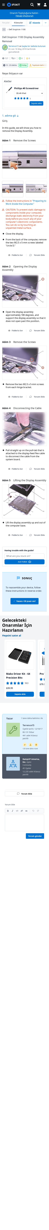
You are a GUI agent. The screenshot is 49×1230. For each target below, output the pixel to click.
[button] (32, 4)
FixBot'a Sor (17, 255)
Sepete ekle (36, 103)
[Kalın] (8, 811)
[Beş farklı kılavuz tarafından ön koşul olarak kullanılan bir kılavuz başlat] (36, 745)
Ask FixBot (22, 561)
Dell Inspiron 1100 (17, 29)
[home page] (13, 5)
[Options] (4, 29)
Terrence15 (13, 46)
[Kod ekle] (17, 811)
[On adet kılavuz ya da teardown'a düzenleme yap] (30, 745)
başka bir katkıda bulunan (34, 46)
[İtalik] (12, 811)
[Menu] (3, 4)
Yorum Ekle (24, 549)
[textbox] (24, 823)
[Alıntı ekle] (26, 811)
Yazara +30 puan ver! (26, 601)
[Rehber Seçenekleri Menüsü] (45, 22)
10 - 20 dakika (11, 65)
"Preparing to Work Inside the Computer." (26, 202)
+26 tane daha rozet (30, 748)
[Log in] (45, 4)
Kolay (24, 65)
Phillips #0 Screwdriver (26, 88)
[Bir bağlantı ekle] (22, 811)
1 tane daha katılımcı (30, 718)
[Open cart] (38, 4)
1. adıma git (9, 115)
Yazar (9, 718)
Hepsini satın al (11, 635)
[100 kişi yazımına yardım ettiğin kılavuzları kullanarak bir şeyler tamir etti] (25, 745)
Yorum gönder (35, 836)
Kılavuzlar (18, 22)
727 (6, 58)
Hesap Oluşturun (24, 15)
